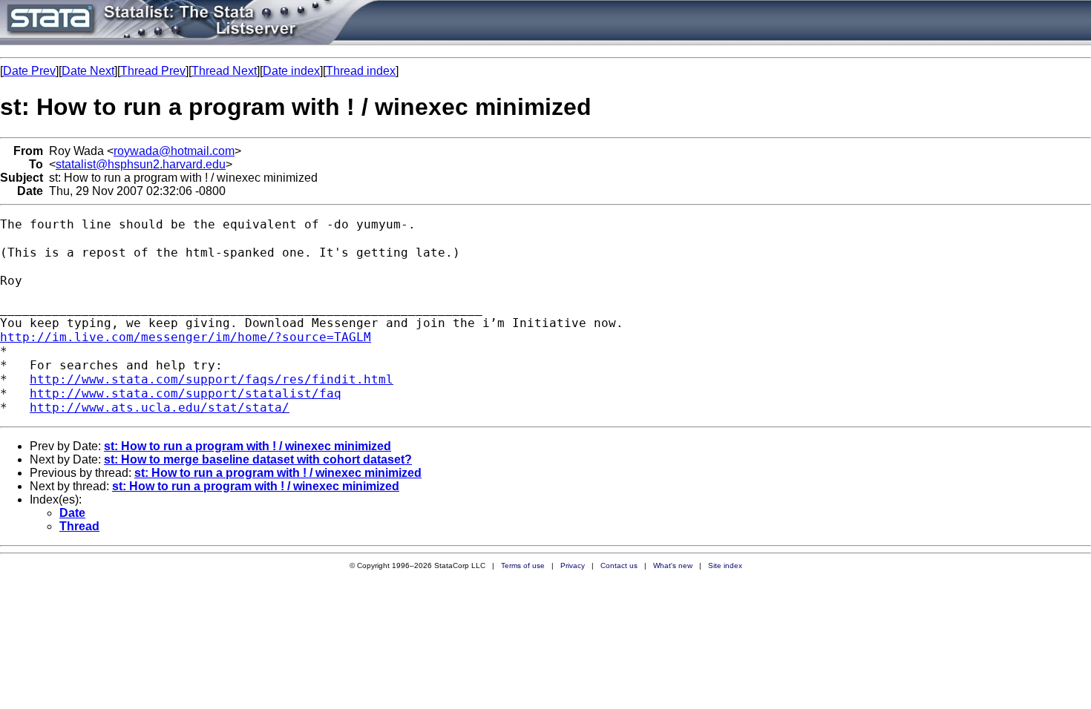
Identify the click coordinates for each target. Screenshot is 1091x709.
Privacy (572, 565)
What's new (672, 565)
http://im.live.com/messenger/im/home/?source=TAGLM (185, 337)
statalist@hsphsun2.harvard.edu (141, 164)
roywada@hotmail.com (174, 151)
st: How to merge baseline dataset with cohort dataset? (258, 459)
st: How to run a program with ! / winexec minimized (247, 446)
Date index (291, 71)
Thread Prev (153, 71)
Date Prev (29, 71)
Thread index (361, 71)
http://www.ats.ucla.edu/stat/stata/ (159, 407)
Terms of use (523, 565)
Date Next (88, 71)
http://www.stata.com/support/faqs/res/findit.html (211, 379)
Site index (725, 565)
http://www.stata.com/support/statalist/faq (185, 393)
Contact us (619, 565)
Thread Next (224, 71)
